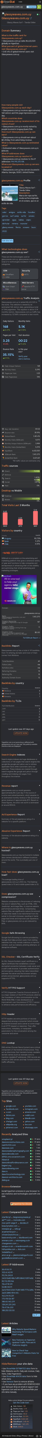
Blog (19, 1436)
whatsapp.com (31, 1127)
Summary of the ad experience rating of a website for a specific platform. (18, 820)
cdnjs (7, 277)
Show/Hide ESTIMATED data (18, 1368)
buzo (34, 227)
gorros (5, 216)
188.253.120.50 (8, 1310)
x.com (8, 1112)
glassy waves (7, 227)
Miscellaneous (9, 283)
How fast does (21, 873)
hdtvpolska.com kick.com (13, 1249)
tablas (21, 220)
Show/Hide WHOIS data (16, 1376)
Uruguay (7, 538)
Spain (6, 541)
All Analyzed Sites (9, 1436)
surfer (23, 216)
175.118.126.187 (8, 1299)
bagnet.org (6, 1165)
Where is (21, 849)
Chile (6, 544)
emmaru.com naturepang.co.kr (16, 1240)
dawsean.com (8, 1148)
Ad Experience (21, 814)
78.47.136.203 (7, 1307)
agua (14, 220)
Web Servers (28, 283)
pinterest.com (12, 1127)
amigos (12, 212)
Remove (9, 1382)
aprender (6, 220)
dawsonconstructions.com (13, 1142)
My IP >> (36, 1315)
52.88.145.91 (7, 1287)
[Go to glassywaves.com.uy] (31, 18)
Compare (32, 7)
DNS (21, 1042)
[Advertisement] (21, 80)
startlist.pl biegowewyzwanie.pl (16, 1217)
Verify (21, 987)
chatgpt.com (11, 1121)
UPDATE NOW (21, 733)
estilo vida (21, 212)
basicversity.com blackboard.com (17, 1237)
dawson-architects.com (12, 1177)
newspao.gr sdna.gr (11, 1229)
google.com (11, 1106)
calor (4, 212)
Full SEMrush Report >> (31, 638)
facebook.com (12, 1109)
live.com (28, 1124)
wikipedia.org (11, 1124)
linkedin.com (30, 1118)
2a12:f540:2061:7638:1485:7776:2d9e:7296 (20, 1290)
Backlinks (10, 645)
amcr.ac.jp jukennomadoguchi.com (17, 1255)
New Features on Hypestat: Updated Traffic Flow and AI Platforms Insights (23, 1342)
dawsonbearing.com (10, 1168)
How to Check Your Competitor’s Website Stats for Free (25, 1353)
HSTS (26, 274)
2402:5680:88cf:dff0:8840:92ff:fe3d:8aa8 (20, 1278)
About (31, 1436)
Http (21, 1014)
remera (15, 224)
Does (21, 895)
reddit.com (29, 1115)
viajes (28, 220)
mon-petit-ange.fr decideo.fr (15, 1223)
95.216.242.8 (7, 1275)
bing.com (10, 1118)
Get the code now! (21, 1403)
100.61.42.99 (7, 1272)
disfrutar (6, 224)
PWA (7, 289)
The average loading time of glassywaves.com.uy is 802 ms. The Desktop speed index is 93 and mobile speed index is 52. (20, 881)
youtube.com (30, 1106)
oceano (26, 227)
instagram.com (31, 1109)
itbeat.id (5, 1160)
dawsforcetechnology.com (13, 1174)
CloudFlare (9, 274)
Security (26, 271)
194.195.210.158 (17, 162)
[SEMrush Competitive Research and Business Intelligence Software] (12, 553)
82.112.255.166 (8, 1281)
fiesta (18, 227)
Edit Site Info (7, 241)
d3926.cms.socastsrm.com (13, 1157)
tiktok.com (10, 1115)
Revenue (21, 785)
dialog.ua (5, 1180)
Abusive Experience (21, 831)
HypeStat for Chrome (23, 1204)
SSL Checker (21, 956)
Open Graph (10, 286)
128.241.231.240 (9, 1304)
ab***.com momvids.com (13, 1220)
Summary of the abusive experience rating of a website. (20, 837)
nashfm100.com (9, 1145)
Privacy (24, 1436)
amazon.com (30, 1112)
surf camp (14, 216)
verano (31, 216)
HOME (20, 2)
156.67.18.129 (7, 1284)
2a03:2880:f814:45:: (10, 1293)
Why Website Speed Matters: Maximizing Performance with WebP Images (24, 1332)
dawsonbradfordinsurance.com (15, 1162)
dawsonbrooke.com (10, 1154)
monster (23, 224)
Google (21, 932)
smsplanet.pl (7, 1139)
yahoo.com (30, 1121)
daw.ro (5, 1171)
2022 (4, 231)
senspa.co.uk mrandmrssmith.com (17, 1246)
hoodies (31, 212)
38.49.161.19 (7, 1269)
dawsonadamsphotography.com (15, 1151)
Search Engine (21, 754)
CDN (5, 271)
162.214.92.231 (8, 1296)
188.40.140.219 (8, 1302)
